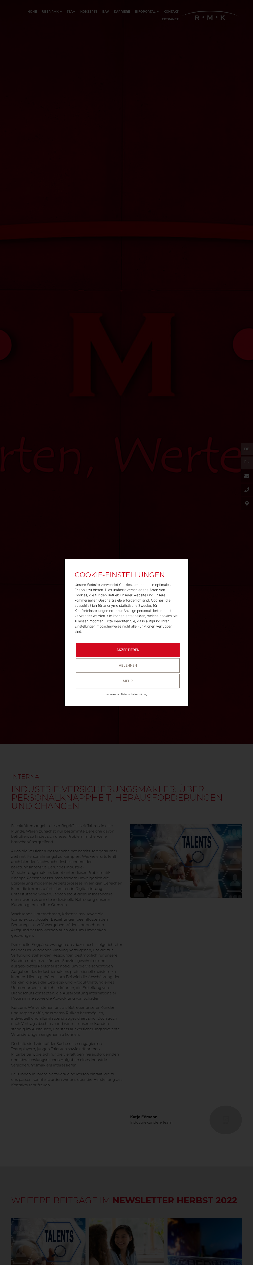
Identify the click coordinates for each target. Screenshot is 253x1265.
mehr (128, 681)
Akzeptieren (127, 650)
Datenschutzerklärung (134, 694)
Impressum (112, 694)
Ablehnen (128, 665)
